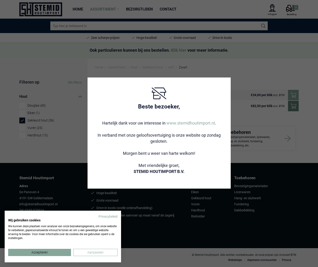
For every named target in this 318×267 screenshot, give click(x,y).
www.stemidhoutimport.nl (190, 122)
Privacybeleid (108, 216)
